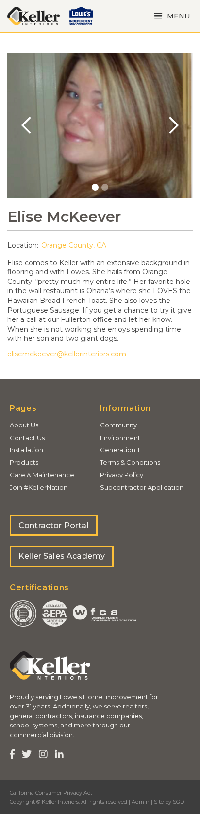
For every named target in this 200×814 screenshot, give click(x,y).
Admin (141, 801)
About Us (24, 425)
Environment (120, 438)
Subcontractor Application (141, 487)
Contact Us (27, 438)
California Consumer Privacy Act (51, 792)
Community (118, 425)
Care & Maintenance (42, 474)
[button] (170, 16)
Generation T (120, 450)
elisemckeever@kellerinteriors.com (66, 354)
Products (24, 462)
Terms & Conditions (130, 462)
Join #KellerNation (38, 487)
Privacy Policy (121, 474)
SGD (178, 801)
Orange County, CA (73, 245)
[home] (33, 16)
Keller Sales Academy (61, 556)
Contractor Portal (53, 525)
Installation (26, 450)
